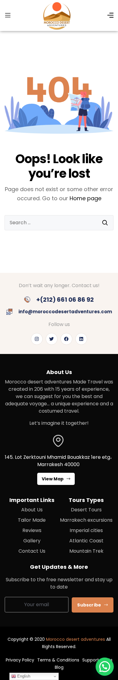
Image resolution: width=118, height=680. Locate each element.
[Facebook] (66, 339)
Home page (85, 198)
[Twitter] (51, 339)
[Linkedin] (81, 339)
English (23, 676)
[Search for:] (59, 222)
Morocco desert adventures (75, 639)
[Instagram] (37, 339)
